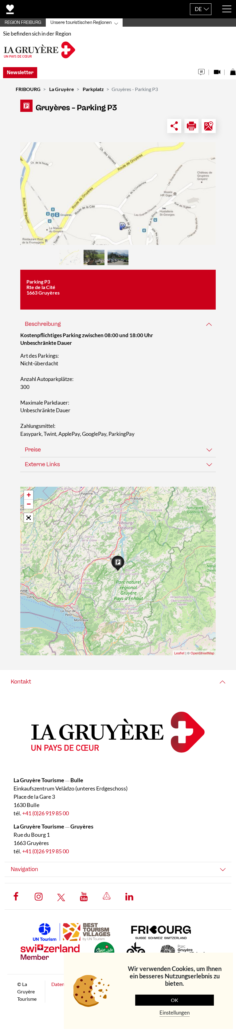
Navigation (24, 869)
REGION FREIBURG (23, 22)
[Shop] (233, 70)
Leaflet (179, 652)
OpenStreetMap (202, 652)
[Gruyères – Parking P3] (118, 193)
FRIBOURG (28, 89)
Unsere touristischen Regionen (81, 22)
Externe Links (42, 464)
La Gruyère (61, 89)
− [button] (29, 504)
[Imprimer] (191, 126)
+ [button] (29, 495)
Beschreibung (43, 324)
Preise (33, 449)
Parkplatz (93, 89)
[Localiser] (209, 126)
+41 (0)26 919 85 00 (45, 813)
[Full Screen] (28, 517)
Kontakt (21, 681)
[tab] (118, 324)
